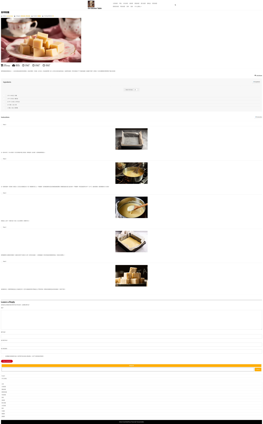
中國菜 (3, 411)
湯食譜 (131, 3)
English (3, 375)
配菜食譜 (154, 3)
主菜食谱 (4, 386)
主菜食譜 (115, 3)
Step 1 (4, 124)
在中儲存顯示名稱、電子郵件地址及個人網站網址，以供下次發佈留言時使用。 (24, 356)
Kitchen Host (10, 16)
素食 (132, 6)
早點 (120, 3)
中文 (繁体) (137, 6)
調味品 (149, 3)
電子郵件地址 (4, 340)
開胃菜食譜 (116, 6)
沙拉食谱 (125, 3)
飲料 (128, 6)
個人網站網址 (4, 348)
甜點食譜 (137, 3)
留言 (2, 307)
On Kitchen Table (95, 8)
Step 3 (4, 193)
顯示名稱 (3, 332)
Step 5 (4, 261)
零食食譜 (122, 6)
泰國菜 (3, 416)
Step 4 (4, 227)
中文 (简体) (4, 378)
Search (131, 365)
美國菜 (39, 16)
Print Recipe (259, 75)
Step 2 (4, 158)
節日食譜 (143, 3)
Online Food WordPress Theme (127, 421)
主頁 (3, 384)
